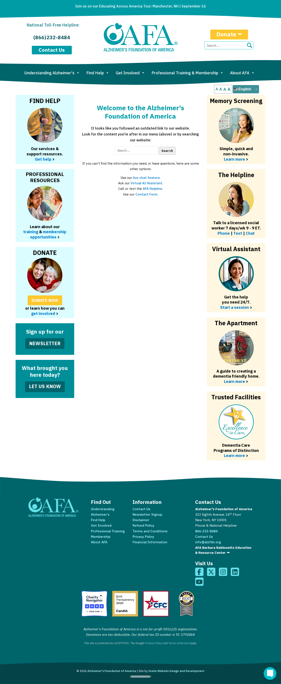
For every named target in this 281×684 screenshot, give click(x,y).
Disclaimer (141, 520)
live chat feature (146, 177)
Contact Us (52, 50)
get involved (43, 313)
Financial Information (150, 542)
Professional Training (108, 531)
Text (237, 233)
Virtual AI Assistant (146, 183)
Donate (226, 34)
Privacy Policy (143, 536)
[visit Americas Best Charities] (186, 603)
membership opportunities (48, 234)
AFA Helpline (152, 188)
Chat (250, 233)
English (244, 89)
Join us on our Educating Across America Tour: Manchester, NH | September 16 (140, 6)
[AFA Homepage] (141, 37)
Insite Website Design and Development (176, 671)
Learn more (234, 159)
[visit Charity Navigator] (94, 603)
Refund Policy (143, 525)
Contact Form (146, 194)
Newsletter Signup (147, 514)
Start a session (234, 307)
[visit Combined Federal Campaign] (156, 603)
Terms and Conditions (150, 531)
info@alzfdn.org (208, 542)
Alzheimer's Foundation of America (111, 671)
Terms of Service (178, 643)
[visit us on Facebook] (199, 572)
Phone (224, 233)
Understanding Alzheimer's (49, 72)
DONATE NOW (45, 300)
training (30, 231)
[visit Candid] (125, 603)
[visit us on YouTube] (199, 581)
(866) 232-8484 (51, 37)
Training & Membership (184, 72)
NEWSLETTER (45, 343)
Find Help (95, 72)
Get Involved (128, 72)
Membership (100, 536)
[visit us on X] (211, 572)
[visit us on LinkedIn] (235, 572)
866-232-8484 (206, 531)
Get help (43, 159)
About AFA (239, 72)
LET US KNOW (45, 386)
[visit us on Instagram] (223, 572)
